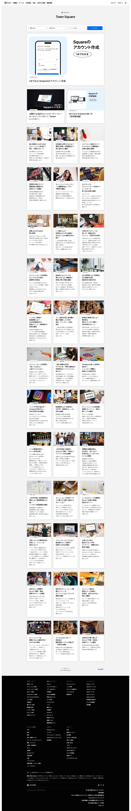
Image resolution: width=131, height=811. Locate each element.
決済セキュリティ (31, 715)
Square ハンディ (90, 684)
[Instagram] (103, 785)
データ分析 (49, 699)
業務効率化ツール (51, 722)
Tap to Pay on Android (33, 697)
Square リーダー (90, 691)
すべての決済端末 (90, 702)
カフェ (28, 747)
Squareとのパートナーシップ (54, 737)
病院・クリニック (31, 742)
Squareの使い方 (71, 750)
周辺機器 (88, 704)
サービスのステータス (72, 758)
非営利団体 (29, 755)
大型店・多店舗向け (32, 745)
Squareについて (51, 729)
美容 (28, 735)
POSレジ (49, 684)
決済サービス (30, 684)
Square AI (49, 712)
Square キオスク (90, 697)
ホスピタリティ (30, 753)
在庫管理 (49, 710)
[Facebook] (101, 785)
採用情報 (49, 740)
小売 (28, 729)
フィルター (95, 28)
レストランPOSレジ (51, 686)
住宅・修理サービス (32, 737)
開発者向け (69, 694)
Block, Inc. (101, 805)
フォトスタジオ (70, 691)
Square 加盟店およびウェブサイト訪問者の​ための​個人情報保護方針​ (87, 795)
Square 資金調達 (51, 694)
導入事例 (69, 735)
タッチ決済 (29, 699)
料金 (68, 729)
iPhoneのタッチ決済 (32, 694)
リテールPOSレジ (51, 689)
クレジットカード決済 (32, 689)
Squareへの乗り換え (72, 737)
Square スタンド (90, 694)
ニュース (49, 732)
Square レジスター (91, 689)
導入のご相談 (70, 740)
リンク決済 (69, 686)
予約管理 (49, 691)
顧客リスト (49, 707)
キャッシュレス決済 (32, 686)
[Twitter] (98, 785)
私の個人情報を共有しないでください (95, 790)
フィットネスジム (31, 766)
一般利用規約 (101, 792)
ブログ (68, 745)
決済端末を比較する (91, 699)
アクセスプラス (50, 702)
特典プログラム (50, 717)
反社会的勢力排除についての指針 (96, 803)
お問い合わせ (70, 742)
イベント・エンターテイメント (34, 740)
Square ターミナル (91, 686)
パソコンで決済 (30, 710)
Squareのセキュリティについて (96, 797)
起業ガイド (69, 755)
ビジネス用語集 (70, 753)
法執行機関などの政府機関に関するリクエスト (93, 800)
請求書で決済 (30, 707)
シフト (48, 704)
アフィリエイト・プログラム (54, 735)
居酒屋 (28, 750)
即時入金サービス (51, 697)
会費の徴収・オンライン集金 (34, 763)
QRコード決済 (30, 691)
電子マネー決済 (30, 704)
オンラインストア (71, 684)
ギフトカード (50, 715)
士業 (28, 758)
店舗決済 (29, 702)
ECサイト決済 (30, 712)
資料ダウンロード (71, 732)
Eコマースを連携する (72, 689)
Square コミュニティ (72, 747)
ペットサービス (30, 760)
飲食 (28, 732)
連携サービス (50, 720)
